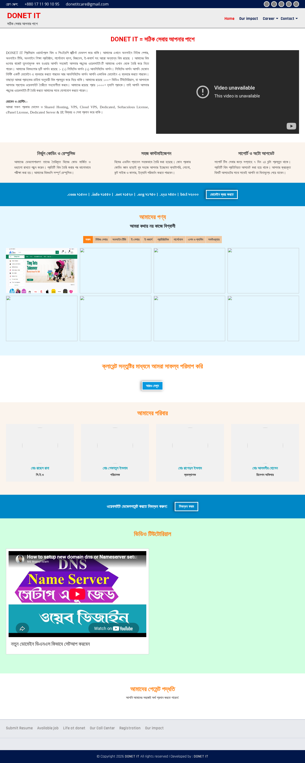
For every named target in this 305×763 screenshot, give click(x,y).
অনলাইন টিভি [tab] (119, 239)
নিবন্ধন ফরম (186, 506)
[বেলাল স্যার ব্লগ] (189, 318)
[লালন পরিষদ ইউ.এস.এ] (263, 270)
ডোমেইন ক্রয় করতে (222, 194)
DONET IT (24, 15)
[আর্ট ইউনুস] (115, 318)
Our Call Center (102, 728)
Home (229, 18)
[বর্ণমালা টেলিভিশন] (263, 318)
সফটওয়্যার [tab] (213, 239)
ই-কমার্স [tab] (148, 239)
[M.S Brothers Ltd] (115, 270)
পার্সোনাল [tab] (178, 239)
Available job (48, 728)
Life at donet (74, 728)
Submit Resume (19, 728)
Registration (130, 728)
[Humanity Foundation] (41, 318)
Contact (287, 18)
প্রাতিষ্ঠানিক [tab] (163, 239)
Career (269, 18)
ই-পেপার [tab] (135, 239)
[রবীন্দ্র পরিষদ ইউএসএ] (189, 270)
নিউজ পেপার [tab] (101, 239)
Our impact (248, 18)
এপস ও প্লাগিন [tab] (195, 239)
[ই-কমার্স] (41, 270)
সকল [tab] (88, 239)
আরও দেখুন (152, 386)
